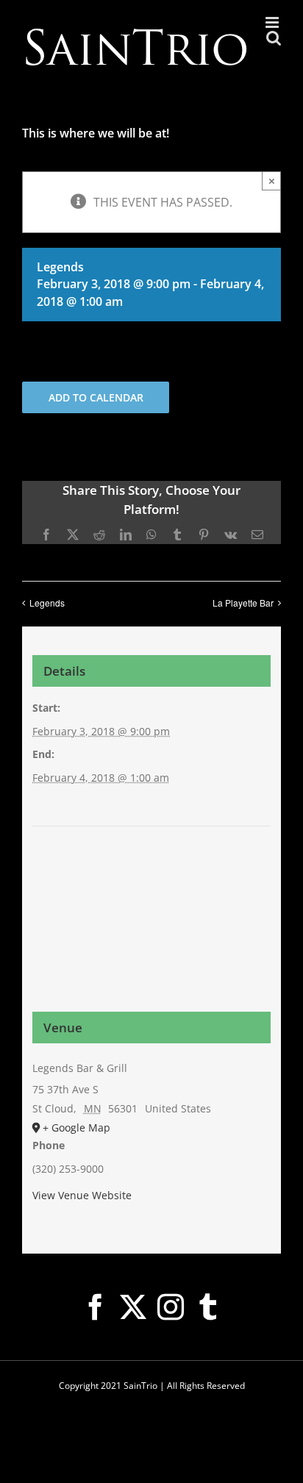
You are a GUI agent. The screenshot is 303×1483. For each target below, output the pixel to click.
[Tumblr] (208, 1307)
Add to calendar (96, 397)
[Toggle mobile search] (273, 38)
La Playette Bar (243, 602)
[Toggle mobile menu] (273, 22)
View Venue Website (82, 1195)
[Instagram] (170, 1307)
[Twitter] (133, 1307)
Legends (47, 602)
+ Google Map (76, 1127)
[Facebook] (95, 1307)
